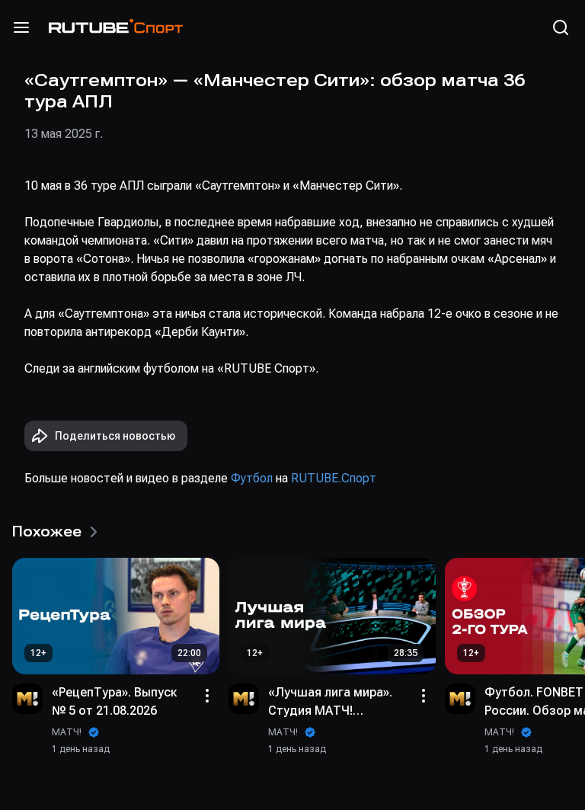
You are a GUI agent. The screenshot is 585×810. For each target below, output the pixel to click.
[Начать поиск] (560, 27)
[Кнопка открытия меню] (21, 27)
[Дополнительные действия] (207, 696)
